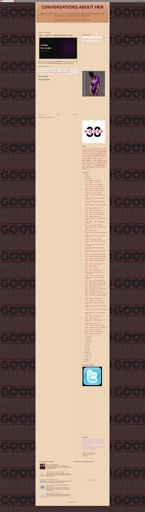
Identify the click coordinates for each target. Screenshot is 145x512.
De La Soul (93, 151)
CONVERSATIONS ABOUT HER (73, 7)
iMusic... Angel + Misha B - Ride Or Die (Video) (95, 293)
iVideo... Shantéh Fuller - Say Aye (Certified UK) (95, 327)
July (86, 344)
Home (58, 114)
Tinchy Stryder (91, 165)
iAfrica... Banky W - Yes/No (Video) (93, 182)
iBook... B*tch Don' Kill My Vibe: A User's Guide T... (94, 248)
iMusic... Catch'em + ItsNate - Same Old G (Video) (94, 320)
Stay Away (68, 72)
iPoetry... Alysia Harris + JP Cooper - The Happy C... (95, 205)
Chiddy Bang (103, 150)
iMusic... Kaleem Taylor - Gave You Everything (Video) (95, 219)
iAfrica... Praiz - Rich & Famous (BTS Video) (95, 280)
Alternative (85, 150)
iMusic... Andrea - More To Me (91, 318)
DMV (90, 151)
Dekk (97, 151)
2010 (85, 361)
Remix (102, 162)
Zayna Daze (89, 169)
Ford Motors (56, 72)
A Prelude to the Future (87, 148)
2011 (85, 359)
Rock (83, 163)
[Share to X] (67, 70)
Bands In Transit (45, 72)
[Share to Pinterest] (70, 70)
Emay (85, 153)
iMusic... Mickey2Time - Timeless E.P (93, 298)
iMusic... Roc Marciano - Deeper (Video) (94, 291)
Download (100, 151)
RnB (105, 162)
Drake (104, 151)
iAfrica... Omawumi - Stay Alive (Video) (94, 300)
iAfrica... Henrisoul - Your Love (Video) (94, 210)
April (86, 350)
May (86, 348)
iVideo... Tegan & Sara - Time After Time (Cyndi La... (94, 245)
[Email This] (64, 70)
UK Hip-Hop (99, 165)
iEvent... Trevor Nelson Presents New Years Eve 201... (95, 195)
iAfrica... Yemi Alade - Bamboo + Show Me (94, 325)
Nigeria (99, 160)
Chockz (83, 151)
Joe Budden (102, 156)
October (87, 338)
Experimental (95, 153)
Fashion (100, 153)
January (87, 356)
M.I (92, 158)
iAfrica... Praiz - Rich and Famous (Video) (94, 212)
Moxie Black (104, 158)
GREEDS (84, 155)
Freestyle (104, 153)
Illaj (103, 155)
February (87, 354)
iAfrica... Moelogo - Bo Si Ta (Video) (93, 316)
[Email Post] (61, 70)
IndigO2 (86, 156)
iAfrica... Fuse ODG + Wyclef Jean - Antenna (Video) (95, 236)
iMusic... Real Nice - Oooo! (91, 230)
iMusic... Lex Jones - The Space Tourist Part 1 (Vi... (95, 261)
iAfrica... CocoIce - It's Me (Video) (92, 329)
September (87, 340)
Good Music (89, 155)
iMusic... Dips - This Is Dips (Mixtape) (93, 192)
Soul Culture (95, 163)
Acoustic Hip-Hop (102, 148)
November (87, 336)
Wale (90, 167)
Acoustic (96, 148)
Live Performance (62, 72)
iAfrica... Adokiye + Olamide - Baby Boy (55, 472)
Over (95, 162)
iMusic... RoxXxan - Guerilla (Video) (93, 333)
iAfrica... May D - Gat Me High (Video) (93, 270)
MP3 (95, 158)
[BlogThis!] (65, 70)
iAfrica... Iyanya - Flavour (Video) (92, 208)
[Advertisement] (72, 26)
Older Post (75, 114)
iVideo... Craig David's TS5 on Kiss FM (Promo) (95, 256)
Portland (98, 162)
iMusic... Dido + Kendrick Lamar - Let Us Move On (95, 251)
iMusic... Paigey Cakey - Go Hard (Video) (94, 331)
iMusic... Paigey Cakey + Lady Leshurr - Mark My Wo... (95, 313)
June (86, 346)
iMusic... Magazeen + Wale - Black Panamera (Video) (94, 222)
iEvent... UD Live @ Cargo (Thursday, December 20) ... (95, 233)
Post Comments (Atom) (49, 117)
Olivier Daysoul (91, 162)
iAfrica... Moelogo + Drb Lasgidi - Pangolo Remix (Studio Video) (57, 485)
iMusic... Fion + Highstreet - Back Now (93, 225)
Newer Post (41, 114)
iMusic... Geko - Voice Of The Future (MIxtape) (95, 254)
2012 (85, 176)
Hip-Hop (99, 155)
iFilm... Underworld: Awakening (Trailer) (49, 479)
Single (88, 163)
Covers (86, 151)
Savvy (86, 163)
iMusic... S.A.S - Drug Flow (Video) (93, 287)
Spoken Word (101, 163)
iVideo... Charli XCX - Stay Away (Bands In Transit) (94, 198)
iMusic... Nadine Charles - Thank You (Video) (95, 285)
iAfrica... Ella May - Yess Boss (52, 493)
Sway (105, 163)
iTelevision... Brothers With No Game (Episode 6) (95, 241)
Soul (91, 164)
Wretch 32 (104, 167)
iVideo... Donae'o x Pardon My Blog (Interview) (95, 258)
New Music (86, 160)
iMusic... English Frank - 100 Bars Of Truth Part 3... (95, 295)
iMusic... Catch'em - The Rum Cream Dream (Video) (94, 202)
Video (87, 167)
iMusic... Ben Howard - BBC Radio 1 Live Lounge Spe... (94, 272)
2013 (85, 174)
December (87, 178)
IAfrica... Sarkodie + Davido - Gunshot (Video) (95, 264)
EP (83, 153)
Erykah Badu (89, 153)
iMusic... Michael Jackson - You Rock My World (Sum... (95, 227)
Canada (98, 150)
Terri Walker (85, 165)
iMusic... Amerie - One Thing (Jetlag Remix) (94, 214)
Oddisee (86, 162)
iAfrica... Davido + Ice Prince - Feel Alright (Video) (94, 278)
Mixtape (99, 158)
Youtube (84, 169)
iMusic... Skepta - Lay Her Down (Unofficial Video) (94, 303)
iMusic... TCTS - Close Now (91, 268)
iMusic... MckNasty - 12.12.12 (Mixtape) (94, 184)
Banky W (90, 150)
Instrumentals (91, 156)
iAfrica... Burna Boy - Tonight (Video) (93, 180)
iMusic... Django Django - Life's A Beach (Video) (95, 289)
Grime (93, 155)
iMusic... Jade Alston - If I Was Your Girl (94, 190)
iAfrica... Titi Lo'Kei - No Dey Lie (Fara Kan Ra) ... (95, 309)
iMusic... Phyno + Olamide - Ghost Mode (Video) (95, 283)
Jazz (98, 156)
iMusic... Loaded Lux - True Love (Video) (94, 275)
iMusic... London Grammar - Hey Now (93, 239)
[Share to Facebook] (68, 70)
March (86, 352)
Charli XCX (51, 72)
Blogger (75, 502)
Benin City (94, 150)
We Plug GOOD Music (96, 167)
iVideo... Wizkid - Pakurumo (52, 464)
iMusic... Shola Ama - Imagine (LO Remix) (94, 188)
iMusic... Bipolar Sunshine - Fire (92, 266)
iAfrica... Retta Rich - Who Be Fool (92, 323)
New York (93, 160)
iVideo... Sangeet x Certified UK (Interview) (94, 186)
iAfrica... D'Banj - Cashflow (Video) (93, 216)
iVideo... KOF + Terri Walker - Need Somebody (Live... (95, 306)
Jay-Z (95, 156)
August (87, 342)
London (88, 158)
